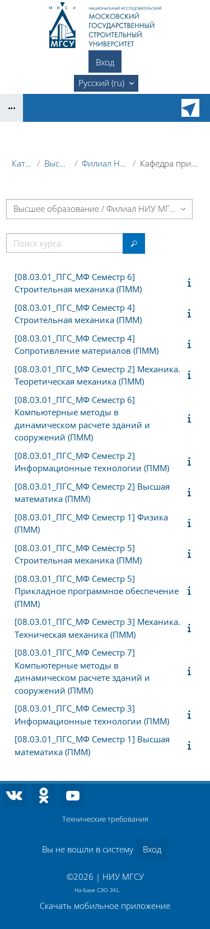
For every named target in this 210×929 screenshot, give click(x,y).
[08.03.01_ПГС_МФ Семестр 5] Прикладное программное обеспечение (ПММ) (97, 591)
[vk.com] (14, 795)
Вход (105, 62)
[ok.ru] (43, 795)
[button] (106, 83)
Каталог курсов (22, 163)
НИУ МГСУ (123, 876)
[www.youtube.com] (73, 795)
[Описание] (191, 282)
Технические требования (105, 819)
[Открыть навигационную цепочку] (11, 108)
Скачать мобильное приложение (105, 905)
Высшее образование (57, 163)
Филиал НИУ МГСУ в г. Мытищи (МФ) (105, 163)
